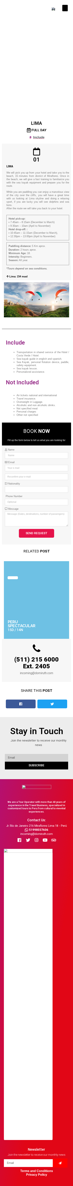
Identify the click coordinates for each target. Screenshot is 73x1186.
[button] (65, 8)
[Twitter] (28, 840)
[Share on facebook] (21, 704)
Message (12, 509)
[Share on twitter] (52, 704)
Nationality (13, 483)
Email (11, 462)
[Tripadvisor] (54, 840)
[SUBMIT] (60, 1163)
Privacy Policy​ (36, 1174)
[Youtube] (45, 840)
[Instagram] (36, 840)
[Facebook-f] (19, 840)
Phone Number (13, 496)
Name (10, 449)
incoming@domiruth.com (36, 834)
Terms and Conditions (36, 1171)
